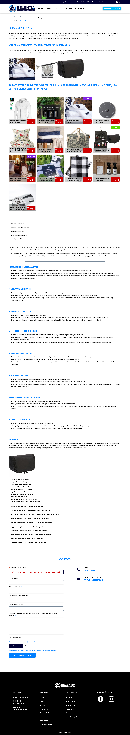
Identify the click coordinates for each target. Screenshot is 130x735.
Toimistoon (70, 713)
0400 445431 (89, 570)
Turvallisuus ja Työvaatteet (75, 717)
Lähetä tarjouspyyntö (22, 655)
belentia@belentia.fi (100, 2)
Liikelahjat (69, 697)
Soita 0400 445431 (84, 2)
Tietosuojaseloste (46, 724)
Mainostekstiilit (71, 705)
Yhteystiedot (42, 18)
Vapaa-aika (70, 709)
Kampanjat (68, 8)
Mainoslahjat (70, 701)
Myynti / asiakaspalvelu (68, 2)
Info (87, 8)
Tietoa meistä (79, 8)
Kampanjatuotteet (45, 713)
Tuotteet (49, 8)
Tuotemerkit (44, 709)
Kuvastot (59, 8)
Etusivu (40, 8)
